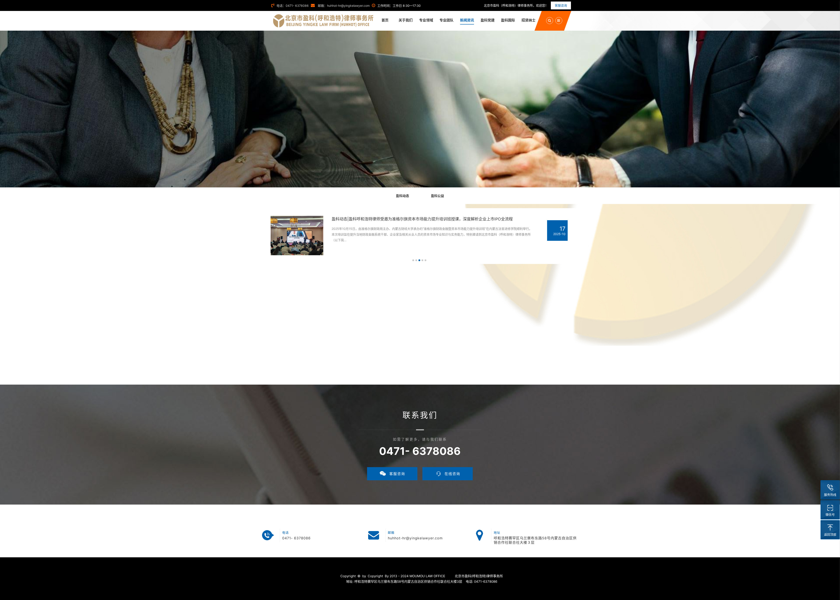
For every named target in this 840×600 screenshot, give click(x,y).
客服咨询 (561, 5)
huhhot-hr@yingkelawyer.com (415, 538)
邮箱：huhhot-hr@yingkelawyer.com (343, 5)
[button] (413, 260)
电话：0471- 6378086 (292, 5)
